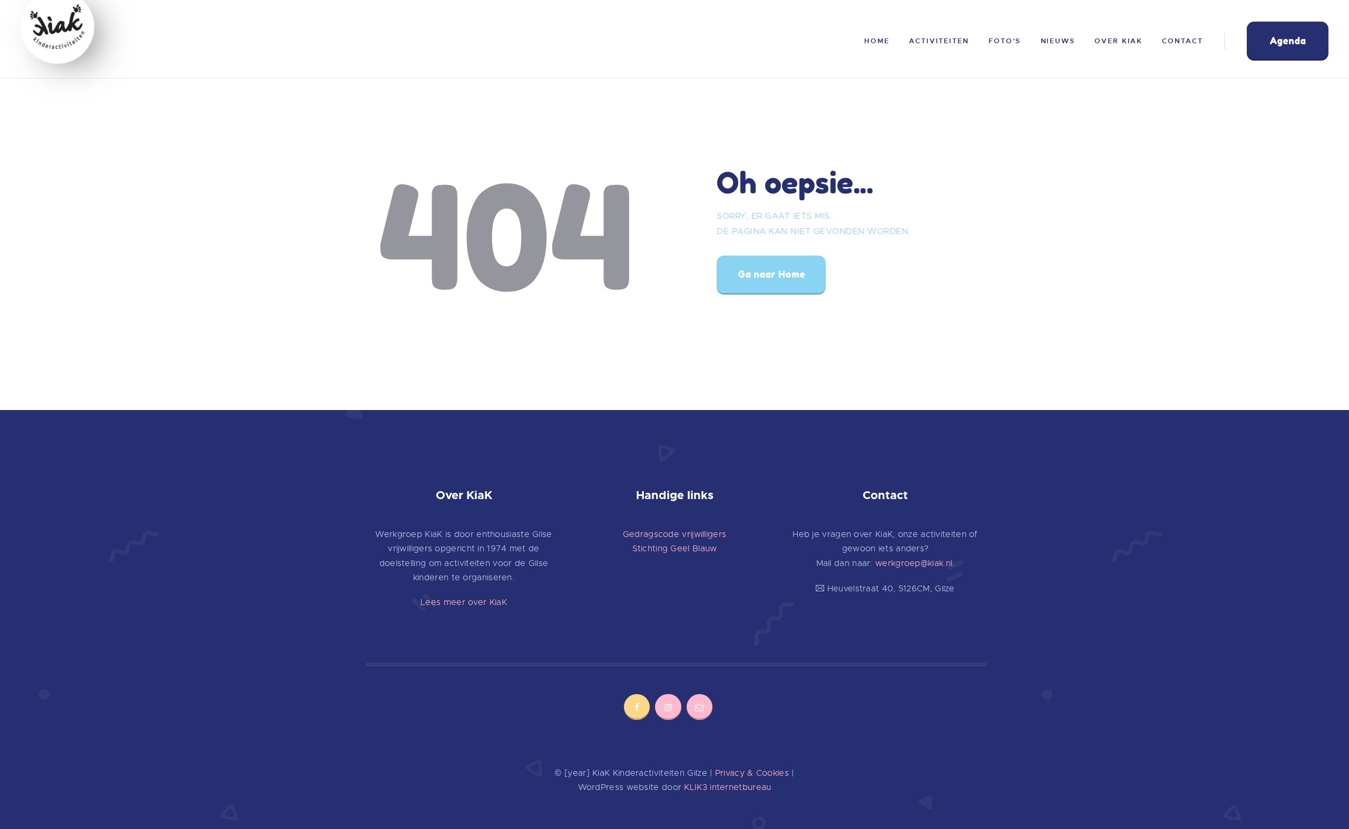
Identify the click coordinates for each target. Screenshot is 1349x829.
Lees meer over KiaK (464, 602)
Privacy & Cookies (752, 773)
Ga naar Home (771, 274)
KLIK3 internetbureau (727, 787)
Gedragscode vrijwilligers (675, 534)
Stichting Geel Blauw (674, 548)
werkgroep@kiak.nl (913, 563)
